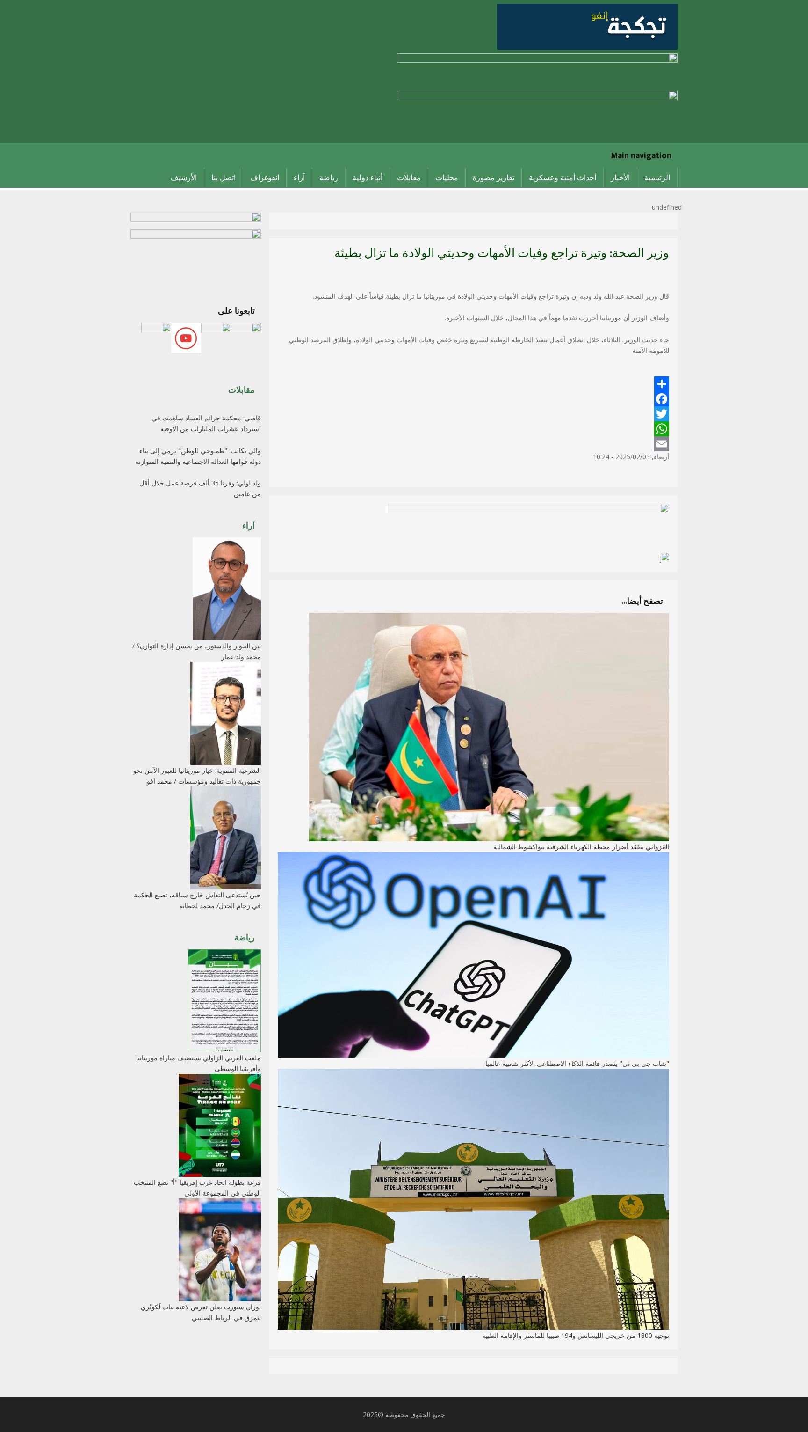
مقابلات (409, 177)
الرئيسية (657, 177)
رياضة (328, 177)
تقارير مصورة (493, 177)
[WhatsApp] (473, 428)
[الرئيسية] (587, 26)
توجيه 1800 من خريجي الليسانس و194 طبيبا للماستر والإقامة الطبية (575, 1335)
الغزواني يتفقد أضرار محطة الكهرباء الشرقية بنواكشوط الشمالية (581, 846)
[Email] (473, 443)
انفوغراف (264, 177)
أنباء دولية (367, 177)
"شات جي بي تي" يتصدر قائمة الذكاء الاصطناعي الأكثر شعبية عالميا (577, 1063)
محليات (446, 177)
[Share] (473, 383)
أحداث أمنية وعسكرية (562, 177)
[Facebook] (473, 398)
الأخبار (620, 177)
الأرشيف (184, 177)
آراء (299, 177)
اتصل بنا (223, 177)
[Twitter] (473, 413)
